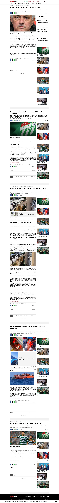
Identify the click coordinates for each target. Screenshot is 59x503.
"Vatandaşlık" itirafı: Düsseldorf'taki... (42, 38)
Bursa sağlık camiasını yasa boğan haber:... (42, 40)
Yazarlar (36, 3)
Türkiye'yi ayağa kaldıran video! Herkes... (42, 18)
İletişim (48, 496)
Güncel (26, 193)
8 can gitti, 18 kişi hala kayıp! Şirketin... (42, 29)
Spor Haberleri (15, 5)
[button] (14, 3)
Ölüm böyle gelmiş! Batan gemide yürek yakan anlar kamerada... (26, 324)
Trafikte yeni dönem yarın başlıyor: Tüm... (42, 31)
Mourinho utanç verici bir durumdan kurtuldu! (24, 5)
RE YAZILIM (47, 499)
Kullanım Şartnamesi (39, 496)
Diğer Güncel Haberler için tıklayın (14, 301)
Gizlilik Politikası (35, 496)
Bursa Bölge (11, 3)
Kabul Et (57, 501)
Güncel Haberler (15, 186)
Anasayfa (11, 5)
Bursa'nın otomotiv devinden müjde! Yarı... (42, 27)
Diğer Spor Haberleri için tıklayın (14, 162)
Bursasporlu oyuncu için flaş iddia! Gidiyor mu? (24, 421)
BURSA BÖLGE (38, 169)
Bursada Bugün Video (17, 499)
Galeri (33, 3)
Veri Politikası (30, 496)
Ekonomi (18, 3)
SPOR (37, 83)
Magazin (21, 3)
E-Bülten (44, 496)
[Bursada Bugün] (13, 1)
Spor (15, 3)
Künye (46, 496)
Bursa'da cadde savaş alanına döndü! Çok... (42, 22)
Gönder (12, 70)
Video (30, 3)
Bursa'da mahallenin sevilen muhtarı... (42, 24)
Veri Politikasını (45, 501)
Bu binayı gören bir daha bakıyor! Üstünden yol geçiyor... (25, 186)
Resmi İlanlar (39, 3)
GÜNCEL (38, 63)
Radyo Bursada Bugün (26, 3)
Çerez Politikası (27, 496)
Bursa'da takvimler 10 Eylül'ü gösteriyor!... (42, 20)
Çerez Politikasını (41, 501)
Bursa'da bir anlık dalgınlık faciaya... (41, 36)
